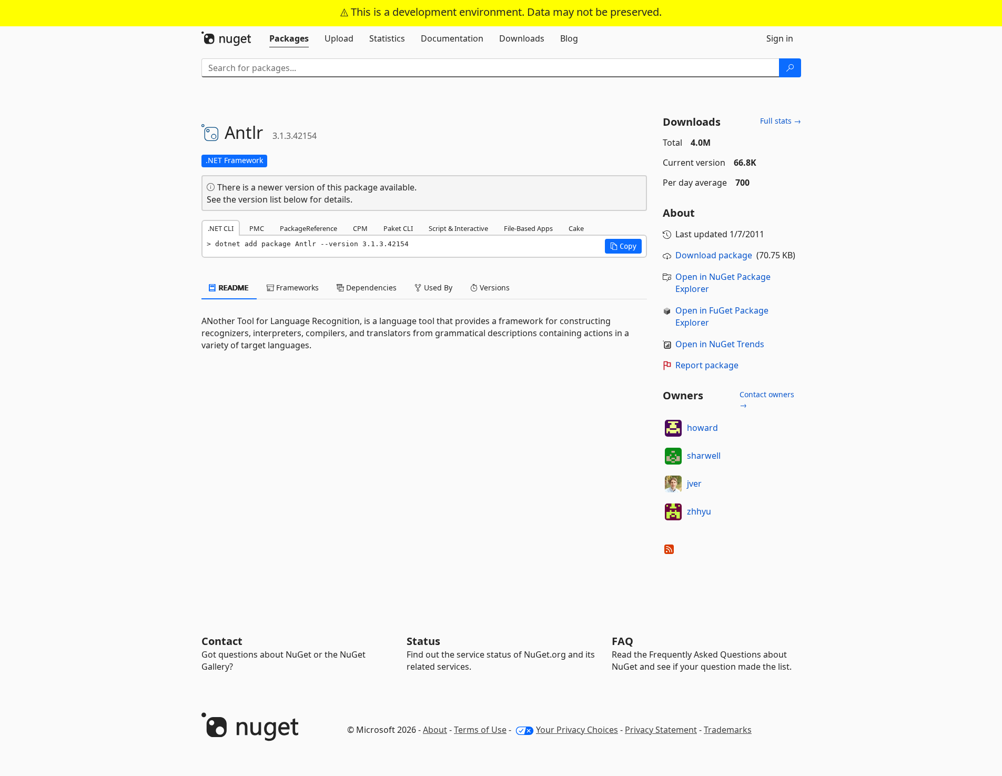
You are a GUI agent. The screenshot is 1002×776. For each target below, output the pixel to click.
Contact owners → (767, 399)
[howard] (673, 428)
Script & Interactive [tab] (458, 228)
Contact (221, 641)
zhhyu (699, 511)
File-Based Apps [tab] (528, 228)
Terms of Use (480, 729)
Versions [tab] (494, 288)
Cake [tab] (576, 228)
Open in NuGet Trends (719, 344)
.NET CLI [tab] (221, 228)
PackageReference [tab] (308, 228)
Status (423, 641)
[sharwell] (673, 456)
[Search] (790, 67)
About (435, 729)
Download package (713, 255)
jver (694, 483)
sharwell (704, 455)
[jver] (673, 484)
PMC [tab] (256, 228)
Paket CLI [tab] (398, 228)
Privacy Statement (661, 729)
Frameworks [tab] (296, 288)
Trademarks (728, 729)
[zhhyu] (673, 511)
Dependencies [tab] (370, 288)
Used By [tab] (437, 288)
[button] (623, 246)
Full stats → (780, 121)
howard (702, 428)
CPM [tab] (360, 228)
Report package (706, 365)
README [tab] (233, 288)
